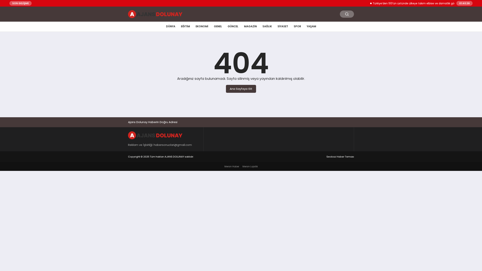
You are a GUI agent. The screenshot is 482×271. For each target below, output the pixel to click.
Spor (297, 26)
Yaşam (311, 26)
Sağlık (267, 26)
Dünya (170, 26)
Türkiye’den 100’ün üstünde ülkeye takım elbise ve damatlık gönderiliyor (415, 3)
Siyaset (283, 26)
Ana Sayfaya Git (241, 89)
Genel (218, 26)
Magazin (250, 26)
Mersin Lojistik (250, 166)
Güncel (233, 26)
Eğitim (185, 26)
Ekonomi (202, 26)
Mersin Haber (231, 166)
